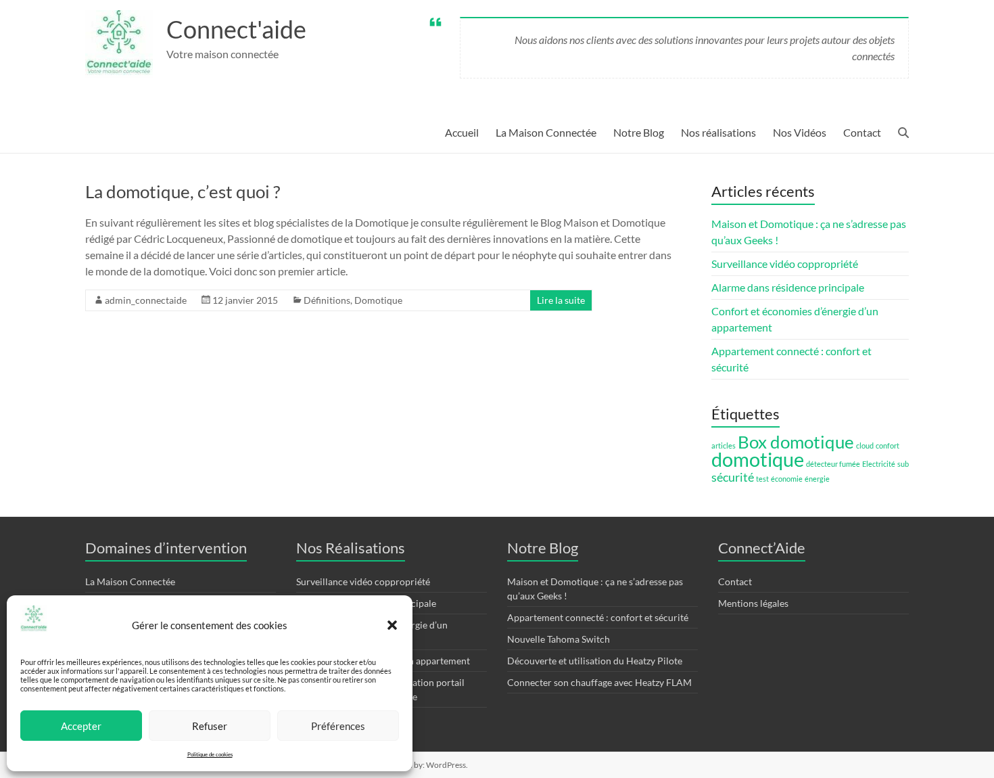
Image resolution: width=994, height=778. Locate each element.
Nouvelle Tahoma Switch (558, 639)
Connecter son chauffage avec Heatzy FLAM (599, 682)
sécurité (732, 477)
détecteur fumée (833, 463)
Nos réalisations (718, 132)
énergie (817, 478)
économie (787, 478)
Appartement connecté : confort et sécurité (597, 617)
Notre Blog (638, 132)
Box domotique (796, 442)
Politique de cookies (210, 754)
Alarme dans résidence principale (787, 287)
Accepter (81, 726)
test (762, 478)
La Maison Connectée (546, 132)
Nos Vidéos (799, 132)
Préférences (338, 726)
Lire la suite (561, 300)
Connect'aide (236, 29)
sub (903, 463)
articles (723, 445)
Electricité (878, 463)
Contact (862, 132)
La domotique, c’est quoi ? (182, 191)
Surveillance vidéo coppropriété (784, 263)
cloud (865, 445)
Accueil (462, 132)
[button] (392, 625)
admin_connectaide (146, 300)
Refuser (209, 726)
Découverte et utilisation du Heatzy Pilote (594, 660)
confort (887, 445)
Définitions (327, 300)
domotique (757, 459)
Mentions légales (753, 603)
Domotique (378, 300)
